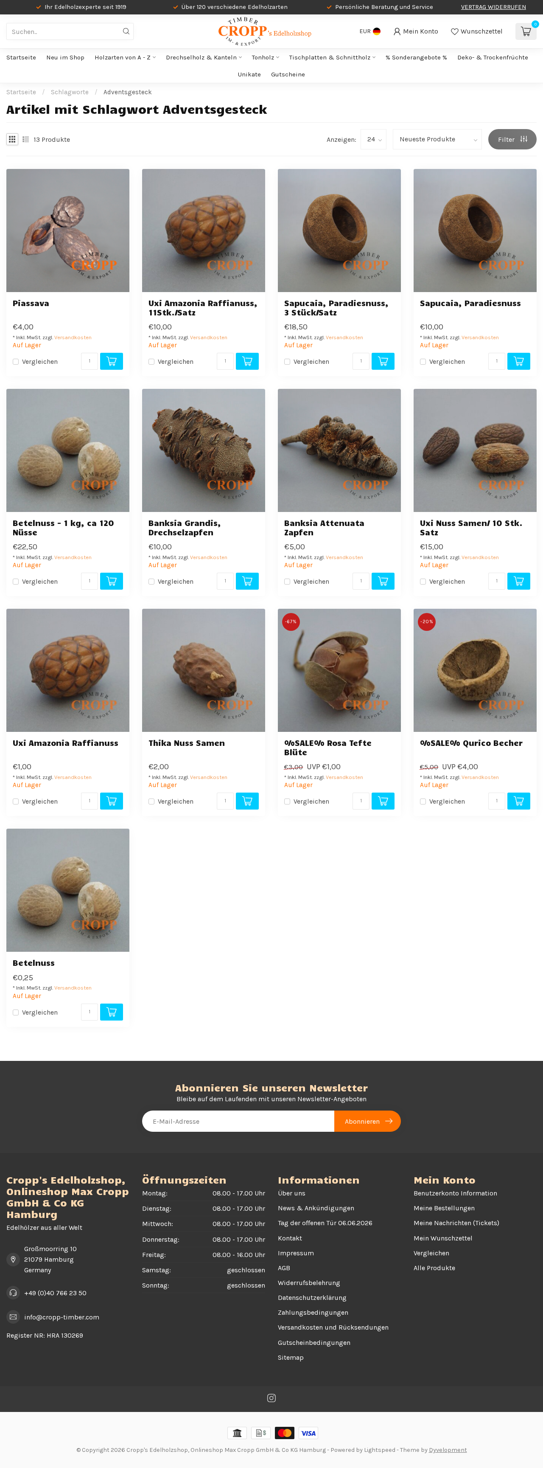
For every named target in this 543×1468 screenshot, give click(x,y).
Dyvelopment (448, 1450)
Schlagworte (70, 92)
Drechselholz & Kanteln (201, 57)
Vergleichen (40, 362)
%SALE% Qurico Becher (471, 742)
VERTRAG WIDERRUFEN (493, 7)
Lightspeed (379, 1450)
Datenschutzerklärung (312, 1298)
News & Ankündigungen (316, 1208)
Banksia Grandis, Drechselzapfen (184, 527)
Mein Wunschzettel (443, 1238)
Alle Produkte (434, 1268)
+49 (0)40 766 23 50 (55, 1293)
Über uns (291, 1193)
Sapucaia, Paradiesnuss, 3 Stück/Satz (336, 307)
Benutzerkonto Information (455, 1193)
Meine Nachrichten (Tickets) (456, 1223)
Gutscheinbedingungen (314, 1343)
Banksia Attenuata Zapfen (324, 527)
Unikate (249, 74)
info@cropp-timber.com (61, 1317)
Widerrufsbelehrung (309, 1283)
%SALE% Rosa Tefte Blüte (328, 747)
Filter (507, 139)
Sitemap (291, 1357)
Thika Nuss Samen (186, 742)
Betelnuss (34, 962)
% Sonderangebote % (416, 57)
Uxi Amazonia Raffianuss (65, 742)
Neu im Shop (65, 57)
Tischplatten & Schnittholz (329, 57)
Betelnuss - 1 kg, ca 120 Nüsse (63, 527)
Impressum (296, 1253)
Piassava (31, 302)
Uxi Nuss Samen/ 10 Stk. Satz (471, 527)
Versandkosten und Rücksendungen (333, 1327)
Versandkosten (73, 337)
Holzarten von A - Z (123, 57)
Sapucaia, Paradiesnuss (470, 302)
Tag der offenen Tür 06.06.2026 (325, 1223)
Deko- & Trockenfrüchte (492, 57)
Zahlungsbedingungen (313, 1312)
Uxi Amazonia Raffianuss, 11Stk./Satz (203, 307)
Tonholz (263, 57)
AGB (284, 1268)
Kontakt (290, 1238)
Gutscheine (288, 74)
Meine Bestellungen (444, 1208)
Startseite (21, 57)
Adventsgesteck (128, 92)
